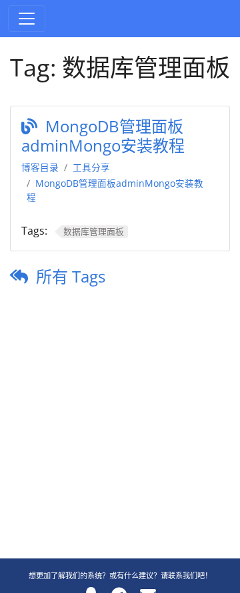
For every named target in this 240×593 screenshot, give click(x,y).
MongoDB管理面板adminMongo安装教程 (103, 135)
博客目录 (40, 167)
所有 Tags (70, 276)
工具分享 (91, 167)
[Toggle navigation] (26, 18)
